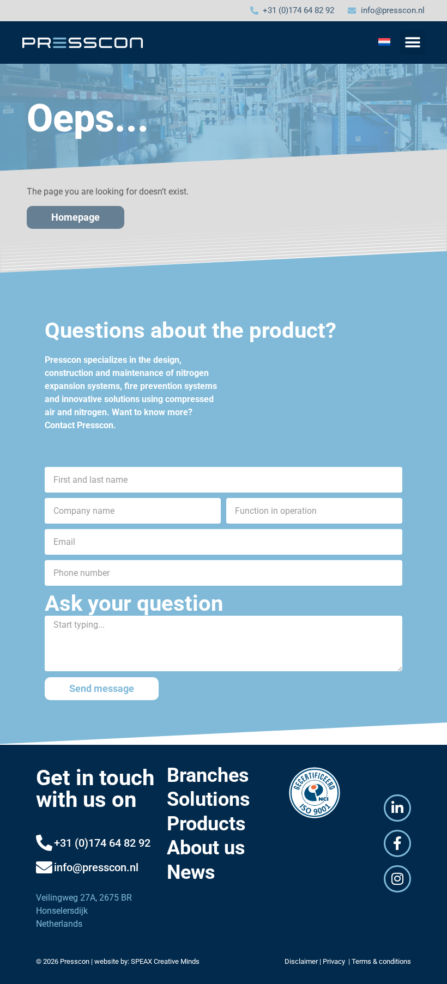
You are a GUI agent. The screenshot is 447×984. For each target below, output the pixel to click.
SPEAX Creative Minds (165, 961)
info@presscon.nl (96, 867)
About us (206, 847)
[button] (412, 42)
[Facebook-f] (397, 843)
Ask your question (134, 603)
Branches (208, 775)
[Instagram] (397, 878)
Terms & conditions (381, 961)
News (191, 872)
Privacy (335, 961)
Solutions (208, 799)
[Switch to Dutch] (384, 41)
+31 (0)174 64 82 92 (102, 842)
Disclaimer (301, 961)
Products (206, 823)
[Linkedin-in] (397, 808)
